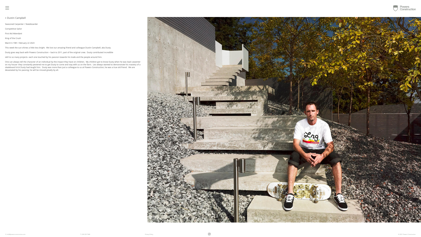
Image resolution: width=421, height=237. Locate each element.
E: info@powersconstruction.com (15, 234)
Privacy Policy (149, 234)
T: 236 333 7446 (85, 234)
